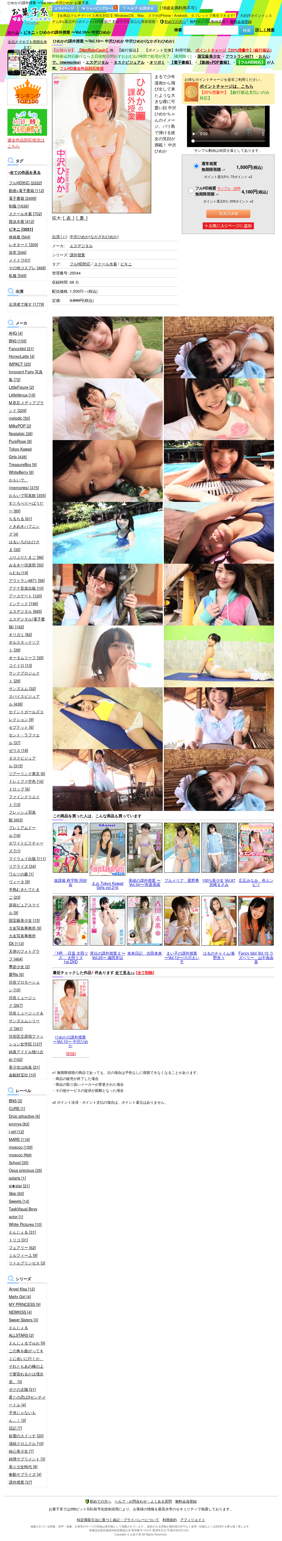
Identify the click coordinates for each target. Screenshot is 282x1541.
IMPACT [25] (20, 364)
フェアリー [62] (22, 1247)
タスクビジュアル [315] (22, 761)
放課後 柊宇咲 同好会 (70, 882)
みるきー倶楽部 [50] (26, 565)
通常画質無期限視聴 (213, 166)
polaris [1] (17, 1178)
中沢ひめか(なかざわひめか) (94, 236)
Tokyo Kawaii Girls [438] (20, 452)
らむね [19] (18, 572)
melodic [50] (19, 418)
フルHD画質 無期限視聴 (217, 190)
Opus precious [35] (25, 1170)
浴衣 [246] (17, 252)
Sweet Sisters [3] (23, 1319)
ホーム (13, 32)
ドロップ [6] (19, 789)
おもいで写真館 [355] (27, 495)
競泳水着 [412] (21, 221)
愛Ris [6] (16, 974)
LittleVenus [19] (22, 395)
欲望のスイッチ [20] (26, 1435)
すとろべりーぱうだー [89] (26, 506)
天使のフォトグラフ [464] (24, 955)
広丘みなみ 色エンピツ (256, 882)
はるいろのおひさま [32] (24, 545)
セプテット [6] (21, 727)
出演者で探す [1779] (26, 304)
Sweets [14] (19, 1201)
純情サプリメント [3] (27, 1459)
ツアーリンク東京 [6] (27, 773)
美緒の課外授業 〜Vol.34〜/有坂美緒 (145, 882)
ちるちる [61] (20, 518)
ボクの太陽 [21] (22, 1389)
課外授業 (77, 254)
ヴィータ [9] (19, 881)
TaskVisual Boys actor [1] (23, 1212)
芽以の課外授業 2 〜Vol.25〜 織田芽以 (107, 955)
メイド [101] (19, 260)
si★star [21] (19, 1185)
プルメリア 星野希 (181, 880)
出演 (59, 236)
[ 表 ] (68, 218)
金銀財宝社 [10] (22, 1074)
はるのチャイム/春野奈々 (219, 955)
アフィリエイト (192, 1519)
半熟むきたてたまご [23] (24, 893)
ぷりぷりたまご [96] (26, 557)
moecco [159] (20, 1147)
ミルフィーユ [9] (23, 1255)
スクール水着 (105, 264)
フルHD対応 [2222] (25, 182)
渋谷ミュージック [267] (22, 1001)
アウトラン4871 (240, 56)
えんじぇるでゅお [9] (27, 1343)
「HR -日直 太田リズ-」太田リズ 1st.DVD (70, 957)
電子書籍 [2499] (22, 198)
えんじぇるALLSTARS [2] (21, 1331)
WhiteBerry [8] (21, 472)
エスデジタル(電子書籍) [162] (27, 622)
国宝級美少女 (209, 56)
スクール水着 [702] (25, 213)
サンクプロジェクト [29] (24, 676)
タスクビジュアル (129, 62)
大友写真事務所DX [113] (22, 939)
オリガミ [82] (20, 634)
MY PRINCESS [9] (24, 1304)
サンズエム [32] (22, 688)
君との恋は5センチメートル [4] (27, 1400)
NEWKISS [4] (20, 1312)
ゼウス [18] (18, 750)
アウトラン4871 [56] (27, 580)
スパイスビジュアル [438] (24, 700)
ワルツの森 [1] (21, 874)
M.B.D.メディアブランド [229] (26, 406)
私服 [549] (17, 275)
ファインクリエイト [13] (24, 800)
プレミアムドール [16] (22, 831)
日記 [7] (15, 1428)
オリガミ (157, 62)
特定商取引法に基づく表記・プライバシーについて (118, 1519)
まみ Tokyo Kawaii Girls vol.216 (107, 885)
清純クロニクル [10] (26, 1443)
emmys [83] (19, 1124)
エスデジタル (97, 62)
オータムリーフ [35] (26, 657)
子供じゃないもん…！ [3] (22, 1416)
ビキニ (29, 32)
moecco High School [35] (20, 1158)
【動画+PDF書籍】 (214, 62)
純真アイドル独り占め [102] (26, 1055)
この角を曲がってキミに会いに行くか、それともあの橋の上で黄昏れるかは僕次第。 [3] (26, 1366)
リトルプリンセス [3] (27, 1263)
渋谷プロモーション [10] (24, 985)
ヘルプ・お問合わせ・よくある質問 (143, 1501)
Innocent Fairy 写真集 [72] (26, 375)
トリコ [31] (18, 1239)
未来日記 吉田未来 (144, 953)
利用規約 (169, 1519)
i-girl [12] (16, 1131)
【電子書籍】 (181, 62)
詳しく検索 (265, 29)
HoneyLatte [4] (21, 356)
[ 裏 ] (81, 218)
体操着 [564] (19, 236)
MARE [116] (19, 1139)
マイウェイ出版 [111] (27, 858)
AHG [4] (16, 333)
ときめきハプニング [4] (24, 530)
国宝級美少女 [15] (24, 920)
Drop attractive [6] (24, 1116)
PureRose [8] (20, 441)
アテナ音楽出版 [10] (26, 588)
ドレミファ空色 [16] (26, 781)
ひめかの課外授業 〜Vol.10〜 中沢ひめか (70, 1041)
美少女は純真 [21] (24, 1067)
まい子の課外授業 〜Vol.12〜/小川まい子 (181, 957)
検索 (178, 29)
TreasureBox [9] (23, 464)
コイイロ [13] (20, 665)
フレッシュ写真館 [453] (22, 816)
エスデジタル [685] (25, 611)
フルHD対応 (80, 264)
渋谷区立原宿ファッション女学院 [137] (26, 1040)
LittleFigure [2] (21, 387)
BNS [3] (15, 1100)
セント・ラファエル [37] (24, 738)
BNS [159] (17, 341)
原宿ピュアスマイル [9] (24, 908)
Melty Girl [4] (20, 1296)
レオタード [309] (23, 244)
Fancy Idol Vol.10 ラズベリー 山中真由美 (255, 957)
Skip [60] (16, 1193)
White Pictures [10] (25, 1224)
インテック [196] (23, 603)
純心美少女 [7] (21, 1451)
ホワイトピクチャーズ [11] (26, 846)
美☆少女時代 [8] (23, 1466)
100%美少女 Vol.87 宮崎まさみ (218, 882)
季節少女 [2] (19, 966)
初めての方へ (175, 21)
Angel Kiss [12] (22, 1289)
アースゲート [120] (25, 595)
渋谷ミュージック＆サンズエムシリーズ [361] (26, 1020)
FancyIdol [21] (21, 348)
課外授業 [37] (20, 1482)
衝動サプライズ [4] (25, 1474)
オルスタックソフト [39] (24, 646)
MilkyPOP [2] (20, 426)
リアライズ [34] (22, 866)
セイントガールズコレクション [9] (26, 715)
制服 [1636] (19, 206)
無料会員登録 (241, 21)
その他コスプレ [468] (27, 267)
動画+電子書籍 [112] (26, 190)
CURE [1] (17, 1108)
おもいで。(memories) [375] (24, 483)
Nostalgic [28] (20, 433)
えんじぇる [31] (22, 1232)
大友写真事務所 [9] (25, 928)
